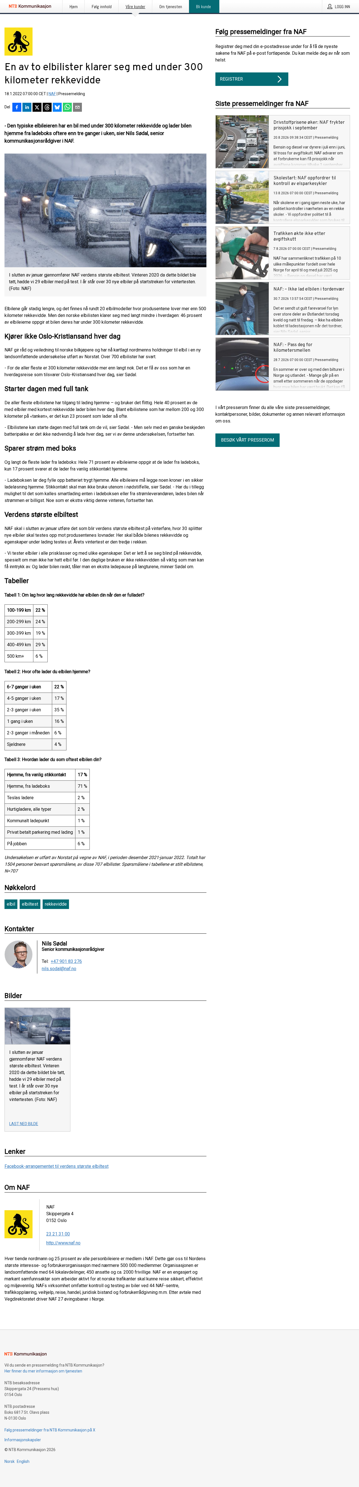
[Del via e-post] (77, 108)
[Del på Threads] (47, 108)
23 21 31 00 (58, 1234)
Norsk (9, 1461)
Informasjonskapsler (22, 1440)
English (23, 1461)
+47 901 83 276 (66, 961)
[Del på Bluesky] (57, 108)
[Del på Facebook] (16, 108)
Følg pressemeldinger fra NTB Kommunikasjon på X (49, 1430)
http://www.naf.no (63, 1243)
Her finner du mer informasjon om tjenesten (43, 1371)
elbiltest (30, 904)
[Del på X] (37, 108)
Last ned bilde (23, 1123)
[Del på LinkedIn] (26, 108)
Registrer (231, 79)
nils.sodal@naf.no (59, 968)
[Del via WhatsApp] (67, 108)
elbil (11, 904)
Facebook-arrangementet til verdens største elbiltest (56, 1166)
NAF (52, 94)
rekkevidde (56, 904)
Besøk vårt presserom (247, 440)
